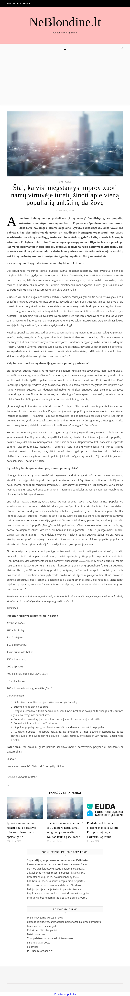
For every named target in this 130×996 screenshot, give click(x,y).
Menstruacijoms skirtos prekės (45, 917)
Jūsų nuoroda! (40, 950)
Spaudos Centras (27, 776)
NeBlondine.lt (65, 22)
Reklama (25, 3)
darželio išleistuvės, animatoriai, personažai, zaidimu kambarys (64, 921)
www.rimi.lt (86, 560)
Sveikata (65, 181)
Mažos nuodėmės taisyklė (42, 926)
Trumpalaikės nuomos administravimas (50, 938)
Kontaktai (13, 3)
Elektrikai (32, 946)
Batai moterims (36, 934)
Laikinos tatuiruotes (38, 942)
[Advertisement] (65, 79)
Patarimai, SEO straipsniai (42, 930)
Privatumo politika (65, 994)
